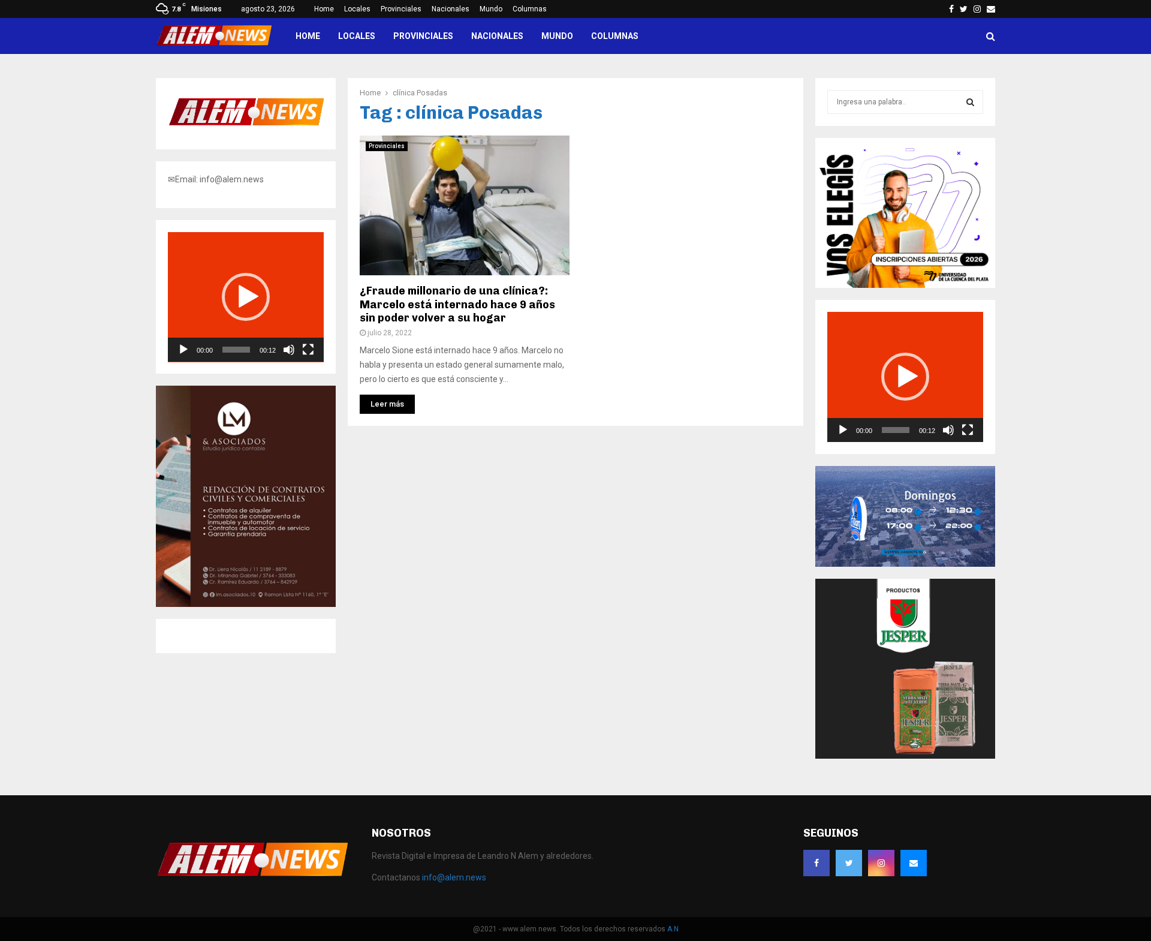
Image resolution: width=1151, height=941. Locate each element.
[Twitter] (849, 863)
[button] (246, 297)
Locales (357, 9)
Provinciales (401, 9)
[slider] (236, 350)
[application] (246, 297)
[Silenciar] (289, 350)
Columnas (530, 9)
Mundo (491, 9)
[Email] (913, 863)
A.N (673, 929)
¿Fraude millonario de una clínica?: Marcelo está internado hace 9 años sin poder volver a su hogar (457, 304)
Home (324, 9)
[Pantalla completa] (308, 350)
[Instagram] (881, 863)
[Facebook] (816, 863)
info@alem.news (454, 877)
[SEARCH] (970, 102)
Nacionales (450, 9)
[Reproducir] (183, 350)
